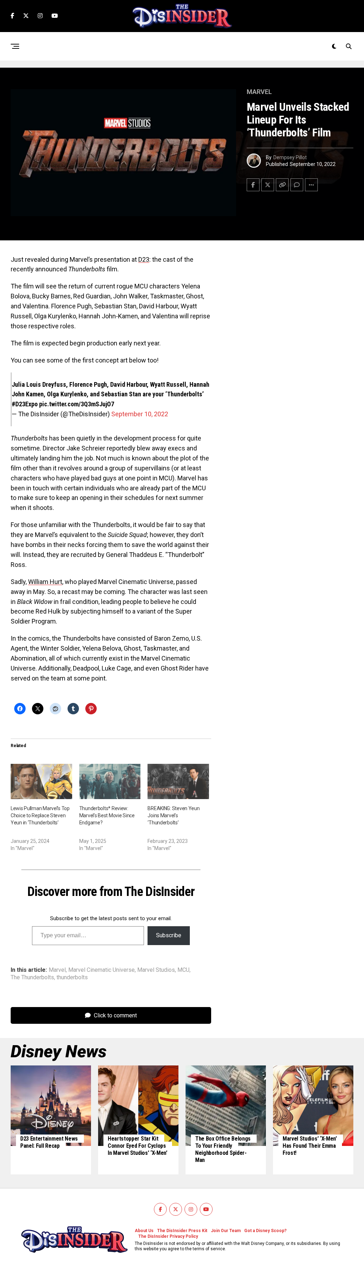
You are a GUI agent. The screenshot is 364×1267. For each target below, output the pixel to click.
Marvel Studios (156, 970)
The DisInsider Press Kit (182, 1230)
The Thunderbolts (32, 977)
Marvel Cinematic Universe (101, 970)
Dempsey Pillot (290, 157)
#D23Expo (25, 404)
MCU (183, 970)
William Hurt (45, 581)
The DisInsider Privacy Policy (168, 1236)
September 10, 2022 (139, 414)
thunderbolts (72, 977)
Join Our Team (226, 1230)
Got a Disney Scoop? (265, 1230)
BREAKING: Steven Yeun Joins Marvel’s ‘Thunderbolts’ (173, 815)
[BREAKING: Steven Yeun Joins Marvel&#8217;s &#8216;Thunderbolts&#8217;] (178, 781)
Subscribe (168, 935)
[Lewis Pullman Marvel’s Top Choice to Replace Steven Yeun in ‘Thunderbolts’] (41, 781)
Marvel (57, 970)
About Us (144, 1230)
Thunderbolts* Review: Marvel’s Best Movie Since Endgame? (107, 815)
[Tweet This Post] (267, 184)
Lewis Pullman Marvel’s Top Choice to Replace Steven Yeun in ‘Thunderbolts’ (40, 815)
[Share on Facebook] (253, 184)
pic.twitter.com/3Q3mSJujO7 (76, 404)
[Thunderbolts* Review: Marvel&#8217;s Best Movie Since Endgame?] (110, 781)
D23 (143, 259)
